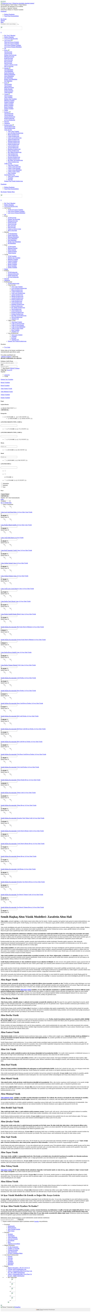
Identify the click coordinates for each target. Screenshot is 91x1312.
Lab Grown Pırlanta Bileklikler (13, 47)
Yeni (4, 487)
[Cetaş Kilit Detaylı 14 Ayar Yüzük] (6, 536)
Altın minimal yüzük (7, 1097)
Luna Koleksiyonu (9, 174)
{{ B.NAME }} (16, 450)
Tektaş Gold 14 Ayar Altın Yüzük (26, 792)
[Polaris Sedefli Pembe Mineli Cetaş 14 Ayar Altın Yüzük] (6, 612)
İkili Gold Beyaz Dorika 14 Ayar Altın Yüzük (29, 741)
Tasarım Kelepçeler (9, 116)
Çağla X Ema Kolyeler (14, 166)
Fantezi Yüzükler (9, 102)
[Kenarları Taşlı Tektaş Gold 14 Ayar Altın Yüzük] (6, 816)
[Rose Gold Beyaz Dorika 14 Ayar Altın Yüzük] (6, 701)
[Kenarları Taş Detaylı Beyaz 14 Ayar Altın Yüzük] (6, 880)
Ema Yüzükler (12, 173)
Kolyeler (10, 179)
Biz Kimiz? (4, 192)
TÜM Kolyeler (12, 217)
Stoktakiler (6, 483)
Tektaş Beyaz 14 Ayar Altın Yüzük (26, 805)
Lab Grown (7, 40)
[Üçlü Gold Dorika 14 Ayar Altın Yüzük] (6, 765)
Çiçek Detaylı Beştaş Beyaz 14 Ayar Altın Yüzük (30, 843)
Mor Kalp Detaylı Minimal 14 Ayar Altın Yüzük (30, 627)
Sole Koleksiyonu (13, 154)
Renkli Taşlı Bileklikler (10, 79)
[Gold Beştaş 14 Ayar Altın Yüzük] (6, 867)
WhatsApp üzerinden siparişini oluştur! (23, 3)
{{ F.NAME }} (16, 480)
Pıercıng (6, 121)
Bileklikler (11, 1263)
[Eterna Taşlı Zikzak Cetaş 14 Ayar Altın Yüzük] (6, 600)
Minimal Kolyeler (9, 56)
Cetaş (2, 512)
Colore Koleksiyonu (13, 136)
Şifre (2, 364)
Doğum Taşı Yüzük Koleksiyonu (13, 181)
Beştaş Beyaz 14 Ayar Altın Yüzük (26, 856)
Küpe (6, 82)
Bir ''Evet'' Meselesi (9, 35)
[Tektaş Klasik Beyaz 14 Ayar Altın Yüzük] (6, 778)
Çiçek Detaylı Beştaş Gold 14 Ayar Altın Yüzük (30, 831)
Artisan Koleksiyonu (13, 139)
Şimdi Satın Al (5, 517)
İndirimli (5, 485)
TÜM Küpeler (12, 246)
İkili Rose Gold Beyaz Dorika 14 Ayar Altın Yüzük (31, 729)
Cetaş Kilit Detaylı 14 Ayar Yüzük (13, 537)
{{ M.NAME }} (16, 460)
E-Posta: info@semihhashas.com (17, 1269)
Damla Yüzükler (9, 108)
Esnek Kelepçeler (9, 73)
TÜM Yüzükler (12, 256)
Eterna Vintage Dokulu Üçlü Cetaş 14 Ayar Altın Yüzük (20, 665)
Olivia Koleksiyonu (13, 162)
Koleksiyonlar (8, 125)
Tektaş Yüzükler (8, 103)
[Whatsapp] (13, 1300)
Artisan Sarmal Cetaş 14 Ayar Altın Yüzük (16, 563)
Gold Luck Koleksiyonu (15, 138)
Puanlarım (3, 11)
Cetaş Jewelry (8, 130)
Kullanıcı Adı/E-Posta (7, 361)
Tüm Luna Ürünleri (13, 176)
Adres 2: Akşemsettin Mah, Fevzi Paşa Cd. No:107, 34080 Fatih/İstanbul (20, 1275)
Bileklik (6, 68)
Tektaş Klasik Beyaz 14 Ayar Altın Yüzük (28, 780)
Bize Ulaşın (11, 1231)
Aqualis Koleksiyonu (14, 142)
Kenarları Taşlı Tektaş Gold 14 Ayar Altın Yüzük (30, 818)
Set (5, 48)
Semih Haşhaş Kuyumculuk (8, 627)
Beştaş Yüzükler (8, 105)
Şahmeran (7, 123)
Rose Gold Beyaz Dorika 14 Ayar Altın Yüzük (30, 703)
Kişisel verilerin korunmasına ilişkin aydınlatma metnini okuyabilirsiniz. (25, 1221)
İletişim (3, 20)
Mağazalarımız (12, 1227)
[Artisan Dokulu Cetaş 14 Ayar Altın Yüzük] (6, 574)
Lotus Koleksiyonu (13, 146)
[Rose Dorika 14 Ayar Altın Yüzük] (6, 689)
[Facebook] (13, 1286)
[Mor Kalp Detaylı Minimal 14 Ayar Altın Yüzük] (6, 625)
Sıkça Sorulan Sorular (14, 1229)
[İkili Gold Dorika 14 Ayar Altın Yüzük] (6, 714)
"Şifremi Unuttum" (6, 356)
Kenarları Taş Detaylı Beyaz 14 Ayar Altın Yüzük (31, 882)
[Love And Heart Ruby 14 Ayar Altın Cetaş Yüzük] (6, 510)
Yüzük (6, 94)
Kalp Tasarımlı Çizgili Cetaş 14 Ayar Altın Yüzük (18, 550)
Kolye (6, 50)
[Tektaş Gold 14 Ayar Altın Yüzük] (6, 791)
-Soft (37, 1309)
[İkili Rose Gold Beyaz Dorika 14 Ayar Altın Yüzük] (6, 727)
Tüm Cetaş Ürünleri (13, 131)
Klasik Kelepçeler (9, 118)
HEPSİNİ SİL (4, 410)
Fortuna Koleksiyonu (14, 158)
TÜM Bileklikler (12, 233)
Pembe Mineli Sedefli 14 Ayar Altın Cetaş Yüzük (18, 525)
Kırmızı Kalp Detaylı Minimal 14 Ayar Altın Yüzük (31, 639)
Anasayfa (7, 375)
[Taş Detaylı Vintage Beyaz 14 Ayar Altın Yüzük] (6, 905)
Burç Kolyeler (8, 61)
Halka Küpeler (8, 89)
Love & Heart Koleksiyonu (15, 133)
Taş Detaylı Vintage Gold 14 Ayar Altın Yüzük (30, 894)
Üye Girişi (7, 347)
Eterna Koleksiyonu (13, 150)
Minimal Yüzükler (9, 100)
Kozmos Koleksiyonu (14, 157)
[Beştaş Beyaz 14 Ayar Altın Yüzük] (6, 854)
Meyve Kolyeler (8, 66)
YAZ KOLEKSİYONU (11, 38)
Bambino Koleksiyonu (14, 149)
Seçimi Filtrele (5, 494)
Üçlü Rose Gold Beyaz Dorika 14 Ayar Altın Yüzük (31, 754)
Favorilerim (11, 1240)
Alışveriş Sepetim (13, 1239)
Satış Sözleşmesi (12, 1251)
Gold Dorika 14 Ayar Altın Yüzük (26, 678)
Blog (2, 22)
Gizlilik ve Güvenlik (13, 1248)
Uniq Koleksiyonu (13, 155)
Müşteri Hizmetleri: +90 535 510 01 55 (19, 1267)
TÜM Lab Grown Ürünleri (15, 209)
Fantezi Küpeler (8, 90)
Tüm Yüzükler (8, 95)
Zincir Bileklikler (9, 76)
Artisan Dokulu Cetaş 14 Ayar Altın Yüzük (16, 576)
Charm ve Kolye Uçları (10, 64)
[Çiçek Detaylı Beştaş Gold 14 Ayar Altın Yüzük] (6, 829)
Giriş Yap (3, 370)
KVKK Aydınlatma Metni (15, 1253)
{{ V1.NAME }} (17, 429)
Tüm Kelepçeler (8, 113)
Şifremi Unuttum (14, 368)
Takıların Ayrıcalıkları (14, 1243)
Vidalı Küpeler (8, 92)
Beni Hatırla (6, 368)
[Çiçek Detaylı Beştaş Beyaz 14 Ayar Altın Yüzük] (6, 842)
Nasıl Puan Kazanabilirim (11, 16)
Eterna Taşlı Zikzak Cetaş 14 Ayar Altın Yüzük (17, 601)
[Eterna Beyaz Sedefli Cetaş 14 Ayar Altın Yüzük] (6, 650)
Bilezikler (10, 1264)
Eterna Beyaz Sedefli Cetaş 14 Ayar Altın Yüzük (17, 652)
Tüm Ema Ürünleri (13, 165)
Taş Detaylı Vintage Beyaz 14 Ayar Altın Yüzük (30, 907)
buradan (36, 1221)
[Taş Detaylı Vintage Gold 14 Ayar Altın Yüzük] (6, 893)
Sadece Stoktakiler (8, 504)
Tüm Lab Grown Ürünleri (11, 42)
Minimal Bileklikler (9, 74)
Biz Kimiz (3, 19)
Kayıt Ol (9, 370)
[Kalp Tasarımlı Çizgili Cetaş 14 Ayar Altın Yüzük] (6, 549)
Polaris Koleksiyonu (13, 144)
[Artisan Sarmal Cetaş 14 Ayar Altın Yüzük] (6, 561)
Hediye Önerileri (9, 37)
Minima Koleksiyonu (14, 141)
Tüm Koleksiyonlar (9, 126)
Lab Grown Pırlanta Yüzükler (12, 45)
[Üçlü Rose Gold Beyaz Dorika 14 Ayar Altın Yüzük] (6, 752)
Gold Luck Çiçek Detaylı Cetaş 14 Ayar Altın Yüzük (19, 588)
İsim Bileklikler (8, 77)
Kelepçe (6, 112)
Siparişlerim (11, 1235)
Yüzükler (10, 178)
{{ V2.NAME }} (17, 439)
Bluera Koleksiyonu (13, 134)
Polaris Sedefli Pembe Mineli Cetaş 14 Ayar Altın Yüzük (20, 614)
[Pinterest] (13, 1296)
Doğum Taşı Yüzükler (10, 99)
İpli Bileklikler (8, 81)
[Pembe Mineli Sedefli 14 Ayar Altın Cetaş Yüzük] (6, 523)
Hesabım (10, 1234)
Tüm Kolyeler (8, 52)
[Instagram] (13, 1282)
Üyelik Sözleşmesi (13, 1247)
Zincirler (10, 1259)
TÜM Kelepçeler (12, 272)
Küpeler (10, 1256)
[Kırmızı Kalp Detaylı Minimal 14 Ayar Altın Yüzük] (6, 638)
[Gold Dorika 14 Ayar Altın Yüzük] (6, 676)
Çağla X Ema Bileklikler (15, 170)
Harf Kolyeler (8, 63)
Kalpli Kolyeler (8, 58)
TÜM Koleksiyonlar (13, 283)
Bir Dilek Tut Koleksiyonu (15, 160)
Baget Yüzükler (8, 107)
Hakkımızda (11, 1226)
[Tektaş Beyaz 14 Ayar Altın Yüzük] (6, 803)
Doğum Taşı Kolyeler (10, 55)
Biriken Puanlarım (9, 14)
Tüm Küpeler (8, 84)
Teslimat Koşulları (13, 1250)
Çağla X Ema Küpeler (14, 168)
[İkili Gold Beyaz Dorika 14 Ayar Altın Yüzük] (6, 740)
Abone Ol (20, 1219)
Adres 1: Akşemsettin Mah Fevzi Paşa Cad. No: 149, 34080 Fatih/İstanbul (20, 1271)
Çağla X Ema (8, 163)
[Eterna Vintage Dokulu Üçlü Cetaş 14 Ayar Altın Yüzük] (6, 663)
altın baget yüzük (26, 989)
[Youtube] (13, 1291)
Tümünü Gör (15, 319)
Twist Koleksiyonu (13, 147)
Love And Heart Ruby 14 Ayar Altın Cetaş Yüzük (18, 512)
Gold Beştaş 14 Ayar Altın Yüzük (26, 869)
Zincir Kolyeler (8, 60)
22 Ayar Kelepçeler (9, 120)
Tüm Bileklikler (8, 69)
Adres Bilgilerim (12, 1237)
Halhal (6, 110)
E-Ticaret (41, 1309)
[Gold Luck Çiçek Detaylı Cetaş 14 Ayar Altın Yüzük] (6, 587)
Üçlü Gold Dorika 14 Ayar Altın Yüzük (28, 767)
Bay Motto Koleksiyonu (14, 152)
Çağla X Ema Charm (14, 171)
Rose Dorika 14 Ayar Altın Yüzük (26, 690)
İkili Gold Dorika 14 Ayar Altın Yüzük (27, 716)
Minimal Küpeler (9, 87)
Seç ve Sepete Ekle (6, 502)
